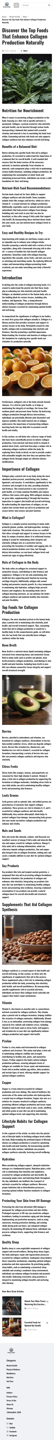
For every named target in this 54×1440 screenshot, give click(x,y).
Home (4, 16)
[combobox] (35, 5)
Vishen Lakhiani (10, 50)
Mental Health (14, 16)
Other (25, 16)
